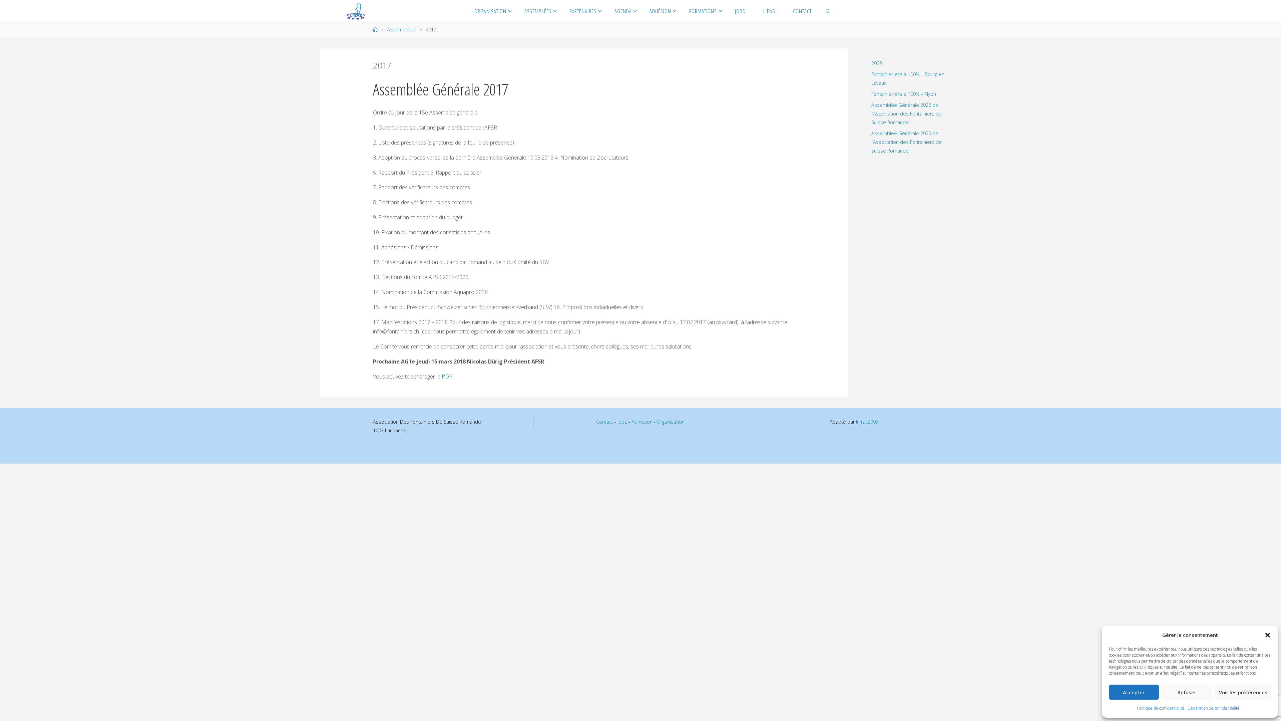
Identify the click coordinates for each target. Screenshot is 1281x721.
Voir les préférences (1243, 692)
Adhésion (642, 422)
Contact (604, 422)
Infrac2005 (867, 422)
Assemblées (401, 29)
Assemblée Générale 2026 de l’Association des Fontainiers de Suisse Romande (906, 114)
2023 (876, 63)
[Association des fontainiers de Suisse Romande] (356, 10)
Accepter (1134, 692)
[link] (828, 11)
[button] (1267, 635)
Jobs (622, 422)
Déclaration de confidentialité (1214, 708)
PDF (447, 376)
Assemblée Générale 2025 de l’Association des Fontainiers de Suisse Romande (906, 142)
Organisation (671, 422)
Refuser (1187, 692)
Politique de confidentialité (1160, 708)
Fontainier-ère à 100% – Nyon (903, 94)
